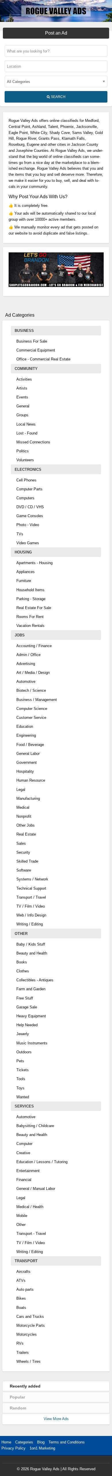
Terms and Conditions (67, 1442)
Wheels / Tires (28, 1361)
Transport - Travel (31, 1233)
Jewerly (22, 1034)
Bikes (21, 1298)
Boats (21, 1307)
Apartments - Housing (34, 563)
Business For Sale (31, 341)
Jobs (20, 635)
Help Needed (27, 1025)
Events (22, 397)
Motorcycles (26, 1334)
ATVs (21, 1280)
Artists (21, 388)
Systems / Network (32, 879)
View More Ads (56, 1419)
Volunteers (25, 460)
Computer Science (31, 708)
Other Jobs (25, 825)
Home (6, 1442)
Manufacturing (28, 798)
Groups (22, 415)
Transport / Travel (31, 897)
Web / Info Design (31, 915)
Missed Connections (33, 442)
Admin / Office (28, 655)
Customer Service (31, 717)
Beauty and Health (31, 953)
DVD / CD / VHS (30, 507)
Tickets (22, 1070)
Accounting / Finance (34, 646)
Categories (24, 1442)
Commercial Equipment (35, 350)
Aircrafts (23, 1271)
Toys (20, 1088)
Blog (41, 1442)
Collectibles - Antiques (34, 980)
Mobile (21, 1216)
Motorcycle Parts (30, 1325)
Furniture (23, 581)
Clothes (22, 971)
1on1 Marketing (42, 1448)
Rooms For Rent (30, 617)
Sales (21, 843)
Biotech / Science (31, 690)
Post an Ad (56, 33)
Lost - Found (26, 433)
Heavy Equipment (31, 1016)
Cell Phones (26, 480)
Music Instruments (31, 1043)
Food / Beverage (30, 744)
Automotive (25, 681)
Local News (26, 424)
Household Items (30, 590)
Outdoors (24, 1052)
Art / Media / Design (33, 672)
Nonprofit (23, 816)
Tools (20, 1079)
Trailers (22, 1352)
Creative (23, 1153)
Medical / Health (29, 1207)
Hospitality (25, 771)
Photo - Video (27, 525)
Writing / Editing (29, 924)
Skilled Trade (27, 861)
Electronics (28, 469)
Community (26, 368)
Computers (25, 498)
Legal (20, 789)
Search (57, 97)
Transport (26, 1261)
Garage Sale (26, 1007)
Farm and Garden (30, 989)
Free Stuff (24, 998)
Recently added (25, 1386)
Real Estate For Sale (33, 608)
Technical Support (31, 888)
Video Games (27, 543)
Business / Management (36, 700)
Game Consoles (29, 516)
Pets (20, 1061)
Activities (24, 379)
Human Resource (30, 780)
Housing (23, 552)
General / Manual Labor (35, 1188)
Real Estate (26, 834)
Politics (22, 451)
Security (23, 852)
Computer (24, 1144)
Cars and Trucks (30, 1316)
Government (26, 762)
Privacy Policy (13, 1448)
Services (24, 1106)
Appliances (25, 572)
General (22, 406)
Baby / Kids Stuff (30, 944)
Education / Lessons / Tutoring (41, 1162)
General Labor (28, 753)
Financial (23, 1180)
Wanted (22, 1097)
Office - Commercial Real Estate (43, 359)
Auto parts (25, 1289)
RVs (20, 1343)
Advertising (25, 664)
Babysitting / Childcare (35, 1126)
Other (21, 933)
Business (24, 330)
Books (21, 962)
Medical (22, 807)
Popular (17, 1397)
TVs (19, 534)
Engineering (26, 735)
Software (23, 870)
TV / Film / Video (30, 906)
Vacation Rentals (30, 625)
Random (18, 1408)
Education (24, 726)
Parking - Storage (30, 599)
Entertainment (28, 1171)
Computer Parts (29, 489)
